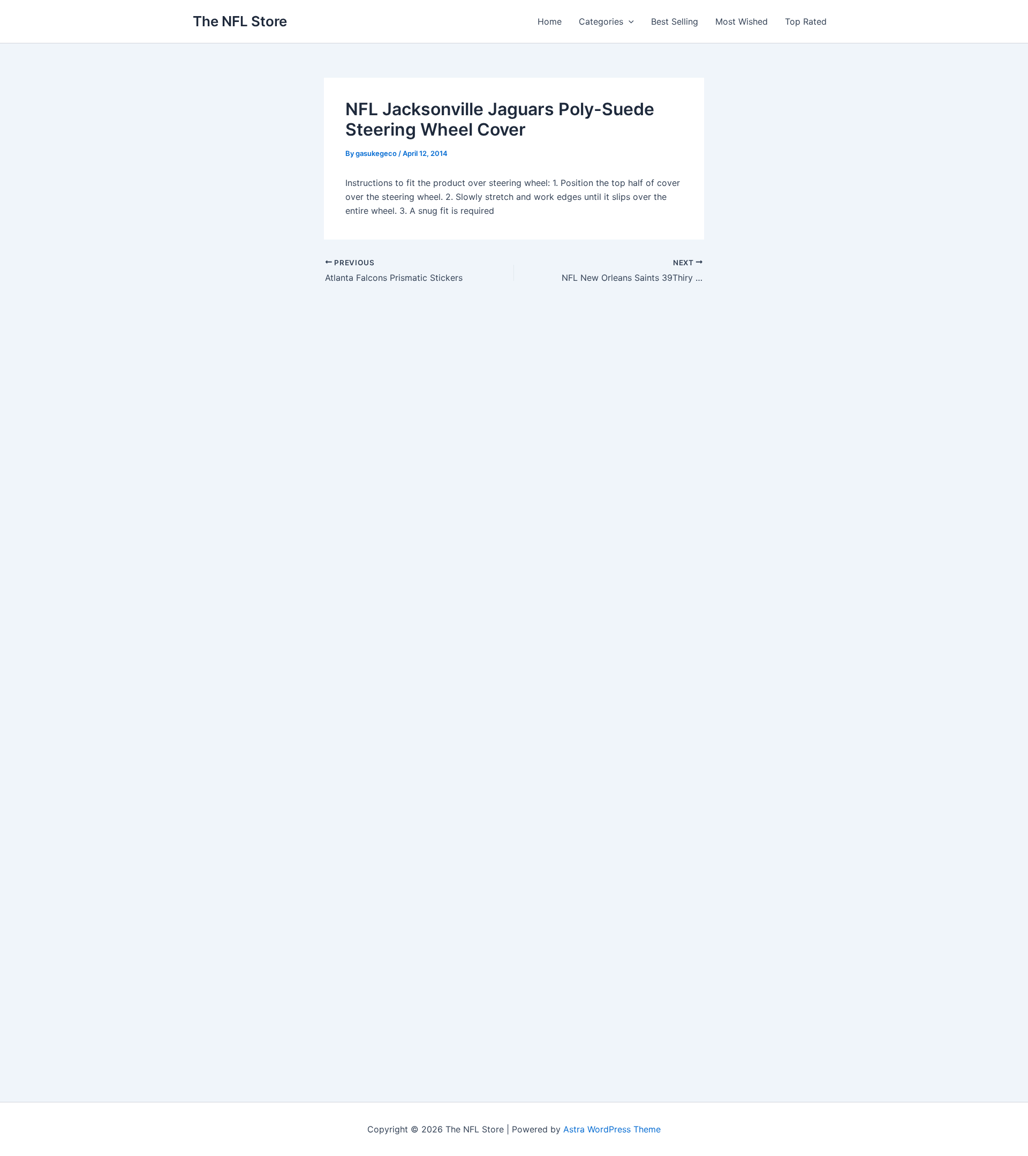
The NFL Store (240, 21)
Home (550, 21)
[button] (628, 21)
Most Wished (741, 21)
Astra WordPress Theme (612, 1129)
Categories (601, 21)
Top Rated (806, 21)
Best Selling (674, 21)
